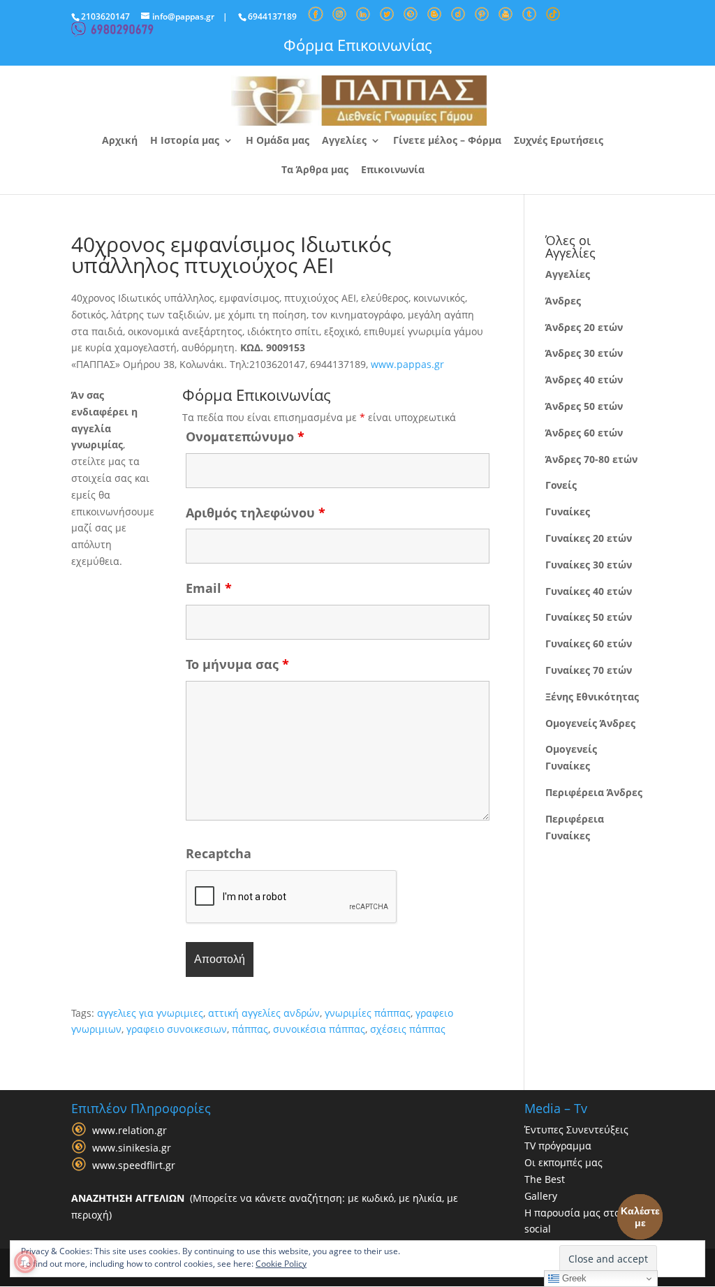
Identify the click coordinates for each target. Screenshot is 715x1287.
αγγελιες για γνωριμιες (150, 1013)
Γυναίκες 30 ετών (588, 564)
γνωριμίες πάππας (368, 1013)
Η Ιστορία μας (184, 141)
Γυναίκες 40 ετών (588, 591)
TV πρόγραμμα (557, 1145)
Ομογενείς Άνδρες (590, 723)
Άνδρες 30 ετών (584, 353)
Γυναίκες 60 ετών (588, 643)
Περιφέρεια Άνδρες (593, 792)
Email (209, 588)
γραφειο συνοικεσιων (176, 1029)
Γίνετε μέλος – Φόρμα (447, 141)
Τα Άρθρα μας (314, 170)
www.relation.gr (129, 1130)
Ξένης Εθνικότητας (592, 696)
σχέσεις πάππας (407, 1029)
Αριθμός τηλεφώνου (255, 512)
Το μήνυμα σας (237, 664)
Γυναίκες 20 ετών (588, 538)
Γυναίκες (567, 511)
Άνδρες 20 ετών (584, 327)
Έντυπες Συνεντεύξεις (576, 1129)
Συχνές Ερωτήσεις (558, 141)
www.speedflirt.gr (133, 1165)
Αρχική (120, 141)
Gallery (540, 1196)
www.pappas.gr (407, 364)
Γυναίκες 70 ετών (588, 670)
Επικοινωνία (393, 170)
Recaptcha (218, 853)
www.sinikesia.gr (131, 1147)
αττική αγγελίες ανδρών (264, 1013)
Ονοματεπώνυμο (245, 436)
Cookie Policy (281, 1264)
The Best (544, 1179)
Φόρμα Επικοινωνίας (357, 44)
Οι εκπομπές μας (563, 1162)
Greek (573, 1278)
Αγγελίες (344, 141)
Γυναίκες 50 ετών (588, 617)
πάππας (250, 1029)
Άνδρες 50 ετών (584, 406)
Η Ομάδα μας (277, 141)
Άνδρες (563, 300)
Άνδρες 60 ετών (584, 432)
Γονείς (561, 485)
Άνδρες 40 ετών (584, 379)
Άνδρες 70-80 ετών (591, 459)
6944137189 (272, 16)
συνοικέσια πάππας (319, 1029)
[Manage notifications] (25, 1262)
